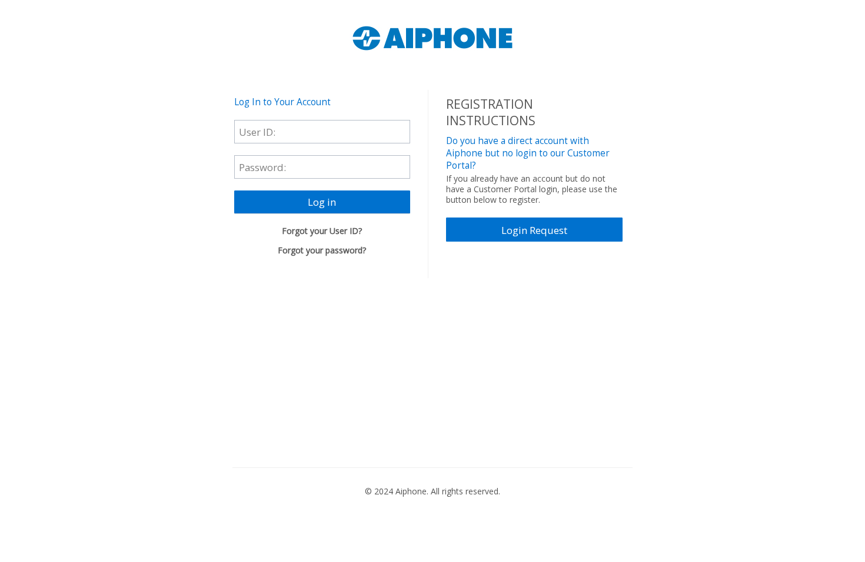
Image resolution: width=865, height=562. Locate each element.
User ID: (257, 131)
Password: (262, 166)
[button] (322, 202)
